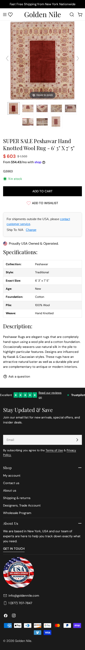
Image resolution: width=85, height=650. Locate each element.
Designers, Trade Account (22, 505)
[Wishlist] (10, 14)
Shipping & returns (17, 498)
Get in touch (14, 549)
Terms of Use (54, 450)
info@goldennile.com (23, 596)
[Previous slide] (7, 58)
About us (9, 490)
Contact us (11, 483)
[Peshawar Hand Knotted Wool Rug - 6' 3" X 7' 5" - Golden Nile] (13, 108)
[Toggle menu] (5, 14)
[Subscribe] (77, 439)
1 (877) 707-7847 (20, 603)
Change (31, 230)
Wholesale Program (17, 513)
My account (11, 475)
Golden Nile (23, 641)
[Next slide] (78, 58)
